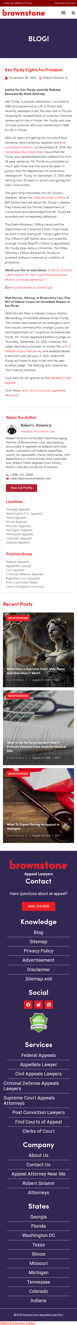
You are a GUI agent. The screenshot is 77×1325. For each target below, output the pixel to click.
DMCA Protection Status (17, 1323)
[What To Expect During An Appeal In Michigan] (38, 805)
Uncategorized (18, 618)
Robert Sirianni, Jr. (17, 679)
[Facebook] (28, 1005)
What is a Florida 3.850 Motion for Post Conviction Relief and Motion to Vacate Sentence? (38, 275)
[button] (63, 12)
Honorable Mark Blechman (24, 152)
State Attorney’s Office (49, 198)
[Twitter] (38, 1005)
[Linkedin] (49, 1005)
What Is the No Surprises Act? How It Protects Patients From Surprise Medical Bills (36, 747)
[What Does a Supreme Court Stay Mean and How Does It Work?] (38, 649)
